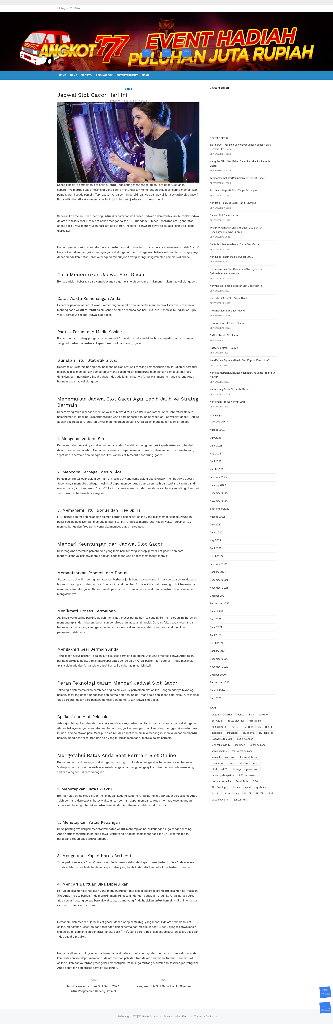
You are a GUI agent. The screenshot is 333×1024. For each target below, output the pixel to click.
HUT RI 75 (248, 726)
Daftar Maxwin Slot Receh (224, 335)
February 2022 (218, 564)
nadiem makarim (238, 763)
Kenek (116, 100)
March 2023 (216, 469)
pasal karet (252, 769)
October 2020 (218, 674)
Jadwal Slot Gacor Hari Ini (224, 215)
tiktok (215, 793)
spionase (235, 787)
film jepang (255, 720)
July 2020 (215, 698)
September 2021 (219, 603)
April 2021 (215, 635)
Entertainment (127, 75)
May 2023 (215, 453)
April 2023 (215, 461)
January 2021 (217, 651)
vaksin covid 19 (220, 799)
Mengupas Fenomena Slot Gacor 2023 (231, 256)
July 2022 (215, 524)
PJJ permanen (247, 775)
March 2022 (216, 556)
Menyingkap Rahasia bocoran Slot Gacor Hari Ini (236, 285)
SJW (255, 781)
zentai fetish (240, 799)
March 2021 (216, 643)
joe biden (240, 745)
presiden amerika (221, 781)
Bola (251, 714)
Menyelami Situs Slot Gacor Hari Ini (229, 298)
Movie (146, 75)
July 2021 (215, 619)
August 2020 (217, 690)
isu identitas (266, 732)
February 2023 (218, 477)
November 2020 (219, 666)
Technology (104, 75)
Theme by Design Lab (206, 1016)
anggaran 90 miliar (222, 714)
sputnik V (261, 787)
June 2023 (216, 445)
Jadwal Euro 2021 (222, 739)
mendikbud (218, 763)
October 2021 (217, 595)
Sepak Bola (242, 781)
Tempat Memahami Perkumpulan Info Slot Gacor (237, 178)
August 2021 (217, 611)
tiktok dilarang (231, 793)
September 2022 (219, 508)
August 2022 (217, 516)
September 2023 (219, 422)
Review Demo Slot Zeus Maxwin (227, 323)
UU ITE (247, 793)
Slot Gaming (219, 787)
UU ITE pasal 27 (264, 793)
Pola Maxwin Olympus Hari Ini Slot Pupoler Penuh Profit (240, 360)
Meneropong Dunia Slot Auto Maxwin (230, 389)
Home (62, 75)
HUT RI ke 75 (265, 726)
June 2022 (216, 532)
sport (248, 787)
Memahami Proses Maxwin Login (228, 401)
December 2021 (219, 580)
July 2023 (215, 437)
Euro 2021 (217, 720)
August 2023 (217, 429)
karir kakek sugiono (242, 751)
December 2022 (219, 493)
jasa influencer (245, 739)
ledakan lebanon (249, 757)
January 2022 (218, 572)
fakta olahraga (236, 720)
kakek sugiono (258, 745)
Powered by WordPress (176, 1016)
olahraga (236, 769)
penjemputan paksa (223, 775)
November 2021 (219, 587)
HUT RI (234, 726)
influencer (232, 732)
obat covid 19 (219, 769)
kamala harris (219, 751)
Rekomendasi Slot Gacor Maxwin (228, 310)
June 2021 (216, 627)
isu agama (249, 732)
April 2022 (215, 548)
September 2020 (219, 682)
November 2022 (219, 501)
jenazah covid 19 (221, 745)
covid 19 (263, 714)
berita (240, 714)
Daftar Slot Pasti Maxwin (224, 348)
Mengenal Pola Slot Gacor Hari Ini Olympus (233, 202)
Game (73, 75)
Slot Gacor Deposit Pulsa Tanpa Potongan (233, 190)
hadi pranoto (219, 726)
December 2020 (219, 659)
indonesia (217, 732)
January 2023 (218, 485)
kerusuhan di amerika (223, 757)
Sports (86, 75)
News (256, 763)
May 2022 (215, 540)
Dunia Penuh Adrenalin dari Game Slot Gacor (234, 244)
